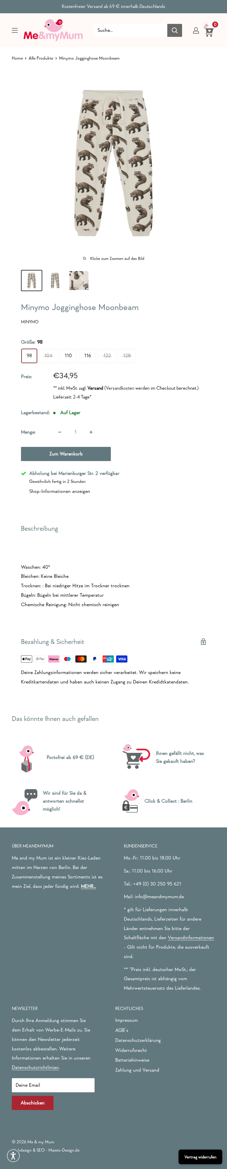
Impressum (126, 1020)
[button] (13, 1155)
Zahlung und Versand (137, 1070)
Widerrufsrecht (131, 1050)
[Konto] (196, 30)
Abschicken (33, 1102)
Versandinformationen (191, 937)
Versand (95, 388)
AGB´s (121, 1030)
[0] (209, 30)
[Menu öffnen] (15, 30)
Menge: (28, 432)
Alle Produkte (41, 58)
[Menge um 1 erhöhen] (91, 432)
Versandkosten (120, 388)
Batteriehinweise (132, 1060)
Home (17, 58)
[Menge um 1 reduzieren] (59, 432)
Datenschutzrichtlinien (35, 1067)
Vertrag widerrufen (200, 1157)
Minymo (29, 321)
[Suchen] (174, 30)
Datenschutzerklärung (138, 1040)
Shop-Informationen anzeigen (59, 491)
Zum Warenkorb (66, 453)
